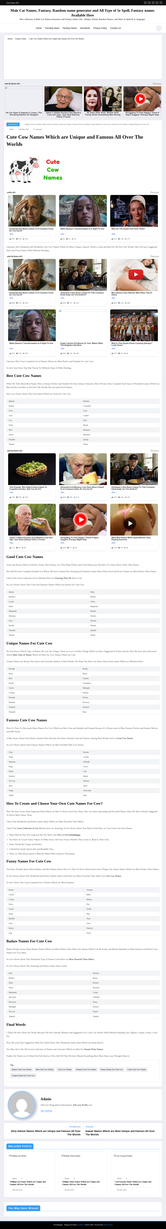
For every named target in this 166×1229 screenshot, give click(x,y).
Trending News (52, 28)
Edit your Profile (80, 1105)
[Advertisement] (83, 58)
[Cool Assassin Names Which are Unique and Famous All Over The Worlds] (123, 1156)
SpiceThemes (108, 1225)
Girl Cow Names (113, 876)
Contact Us (115, 28)
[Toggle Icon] (6, 28)
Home (39, 28)
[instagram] (157, 2)
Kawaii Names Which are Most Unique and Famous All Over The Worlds (120, 1133)
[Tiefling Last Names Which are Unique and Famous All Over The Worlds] (17, 1156)
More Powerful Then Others (81, 959)
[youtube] (160, 2)
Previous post (75, 1127)
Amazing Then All (63, 578)
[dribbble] (153, 2)
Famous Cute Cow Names (81, 124)
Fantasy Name (70, 28)
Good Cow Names (125, 738)
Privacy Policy (100, 28)
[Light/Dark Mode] (159, 28)
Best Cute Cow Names (50, 124)
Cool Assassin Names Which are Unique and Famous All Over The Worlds (133, 1183)
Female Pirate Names (93, 1049)
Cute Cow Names (65, 124)
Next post (89, 1127)
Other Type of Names (22, 655)
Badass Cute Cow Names (33, 124)
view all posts (46, 1111)
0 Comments (38, 129)
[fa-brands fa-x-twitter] (149, 2)
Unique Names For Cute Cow (139, 124)
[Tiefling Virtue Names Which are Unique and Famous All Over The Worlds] (70, 1156)
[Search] (151, 29)
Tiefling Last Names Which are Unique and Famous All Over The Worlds (28, 1183)
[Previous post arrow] (7, 1131)
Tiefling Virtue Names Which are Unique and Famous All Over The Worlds (81, 1183)
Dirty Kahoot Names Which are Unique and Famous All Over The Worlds (46, 1133)
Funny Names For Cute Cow (101, 124)
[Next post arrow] (159, 1131)
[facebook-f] (145, 2)
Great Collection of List (27, 828)
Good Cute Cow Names (120, 124)
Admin (11, 129)
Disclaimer (85, 28)
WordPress (80, 1225)
